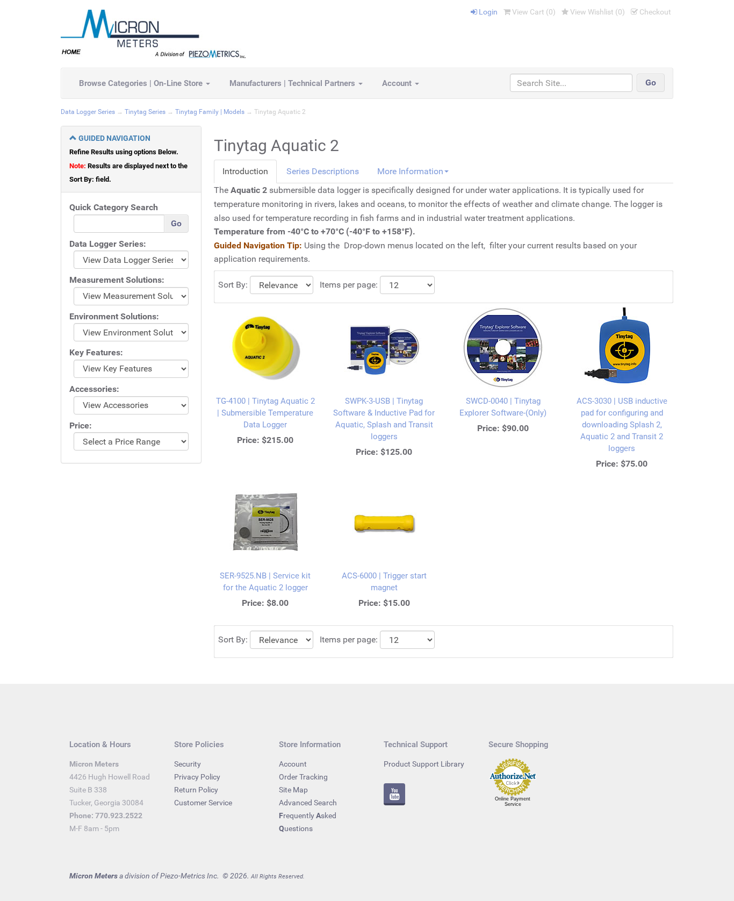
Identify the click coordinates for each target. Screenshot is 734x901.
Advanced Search (308, 802)
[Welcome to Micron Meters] (153, 33)
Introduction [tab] (245, 171)
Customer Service (203, 802)
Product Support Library (424, 764)
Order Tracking (303, 777)
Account (398, 83)
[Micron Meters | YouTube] (394, 795)
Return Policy (196, 789)
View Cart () (533, 12)
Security (187, 764)
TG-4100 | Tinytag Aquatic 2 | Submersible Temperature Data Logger (265, 413)
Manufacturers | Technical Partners (293, 83)
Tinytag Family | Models (209, 112)
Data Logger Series (88, 112)
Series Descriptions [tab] (322, 171)
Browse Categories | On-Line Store (142, 83)
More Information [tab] (410, 171)
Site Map (293, 789)
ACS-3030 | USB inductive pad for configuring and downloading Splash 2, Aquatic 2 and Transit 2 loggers (622, 424)
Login (487, 12)
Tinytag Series (145, 112)
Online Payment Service (512, 801)
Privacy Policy (197, 777)
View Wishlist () (597, 12)
